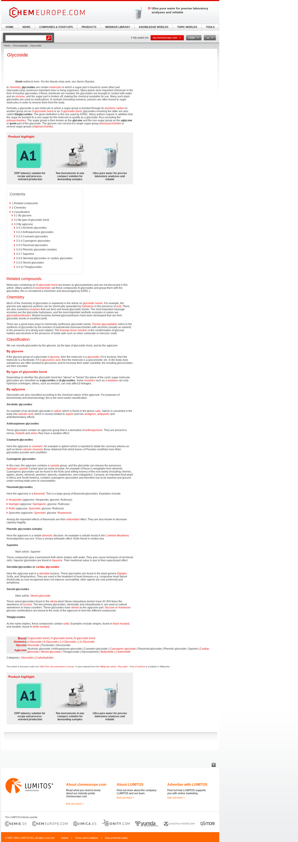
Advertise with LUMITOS (187, 784)
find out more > (75, 803)
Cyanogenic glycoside (123, 648)
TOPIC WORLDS (187, 27)
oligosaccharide (42, 126)
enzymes (34, 309)
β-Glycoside (51, 641)
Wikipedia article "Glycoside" (114, 666)
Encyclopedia (20, 45)
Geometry (20, 641)
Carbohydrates (45, 657)
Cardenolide (123, 651)
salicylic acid (25, 414)
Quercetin (34, 508)
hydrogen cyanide (17, 468)
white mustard (41, 626)
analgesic (90, 414)
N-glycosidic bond (47, 284)
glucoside (93, 356)
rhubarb (20, 433)
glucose (55, 356)
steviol (75, 607)
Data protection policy (116, 838)
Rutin (12, 508)
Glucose (110, 607)
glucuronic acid (51, 359)
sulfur (66, 623)
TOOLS (210, 27)
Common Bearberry (117, 535)
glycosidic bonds (93, 303)
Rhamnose (64, 512)
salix (98, 410)
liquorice (57, 560)
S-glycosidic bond (71, 111)
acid (118, 306)
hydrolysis (88, 306)
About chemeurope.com (86, 784)
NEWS (26, 27)
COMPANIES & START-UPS (56, 27)
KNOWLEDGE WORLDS (153, 27)
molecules (55, 87)
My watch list (140, 37)
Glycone (21, 645)
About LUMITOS (130, 784)
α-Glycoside (34, 641)
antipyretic (103, 414)
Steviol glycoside (40, 595)
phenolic (47, 535)
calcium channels (32, 449)
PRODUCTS (89, 27)
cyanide (54, 465)
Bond (22, 638)
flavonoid (39, 493)
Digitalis (122, 573)
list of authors (138, 666)
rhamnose (124, 607)
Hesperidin (15, 499)
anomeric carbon (114, 108)
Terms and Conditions (86, 838)
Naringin (14, 504)
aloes (34, 433)
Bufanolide (107, 651)
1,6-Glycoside (86, 641)
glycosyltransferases (19, 315)
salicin (58, 410)
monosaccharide (110, 123)
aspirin (69, 414)
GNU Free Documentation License (56, 666)
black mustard (121, 623)
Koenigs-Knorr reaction (73, 330)
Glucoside (33, 645)
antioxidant (72, 519)
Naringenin (39, 504)
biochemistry (43, 287)
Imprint (64, 838)
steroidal (44, 573)
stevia (53, 601)
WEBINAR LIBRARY (117, 27)
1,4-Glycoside (68, 641)
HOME (10, 27)
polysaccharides (16, 120)
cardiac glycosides (47, 566)
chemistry (15, 87)
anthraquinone (94, 430)
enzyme (20, 96)
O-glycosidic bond (42, 111)
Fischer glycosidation (104, 324)
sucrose (27, 604)
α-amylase (111, 380)
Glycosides (27, 657)
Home (7, 45)
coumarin (37, 446)
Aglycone (20, 650)
